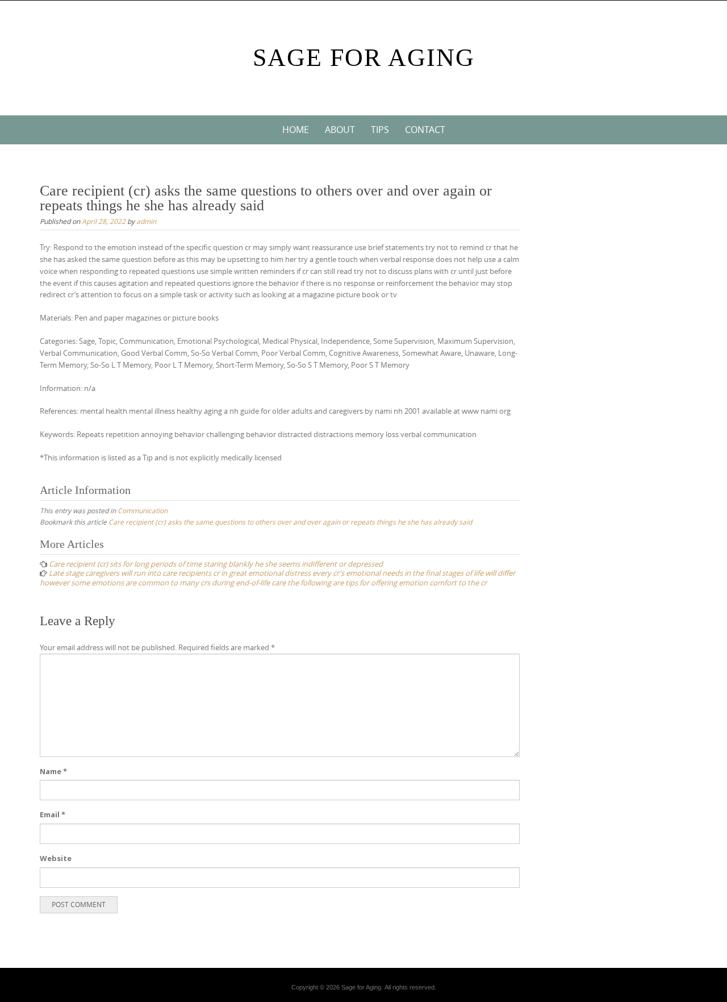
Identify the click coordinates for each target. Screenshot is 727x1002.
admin (146, 221)
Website (56, 858)
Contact (425, 129)
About (340, 129)
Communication (143, 510)
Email (52, 814)
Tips (380, 129)
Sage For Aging (364, 58)
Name (53, 771)
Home (295, 129)
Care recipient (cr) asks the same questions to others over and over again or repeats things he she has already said (290, 521)
